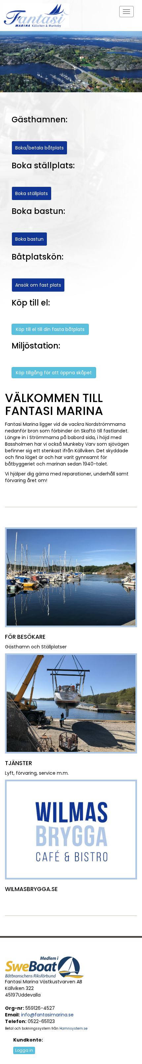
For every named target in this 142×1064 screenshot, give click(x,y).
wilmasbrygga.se (31, 889)
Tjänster (18, 763)
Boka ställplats (31, 193)
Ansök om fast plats (38, 285)
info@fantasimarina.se (47, 1014)
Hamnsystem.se (73, 1028)
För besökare (25, 637)
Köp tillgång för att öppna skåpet (54, 372)
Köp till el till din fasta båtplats (50, 329)
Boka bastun (29, 239)
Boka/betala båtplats (39, 147)
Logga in (24, 1050)
